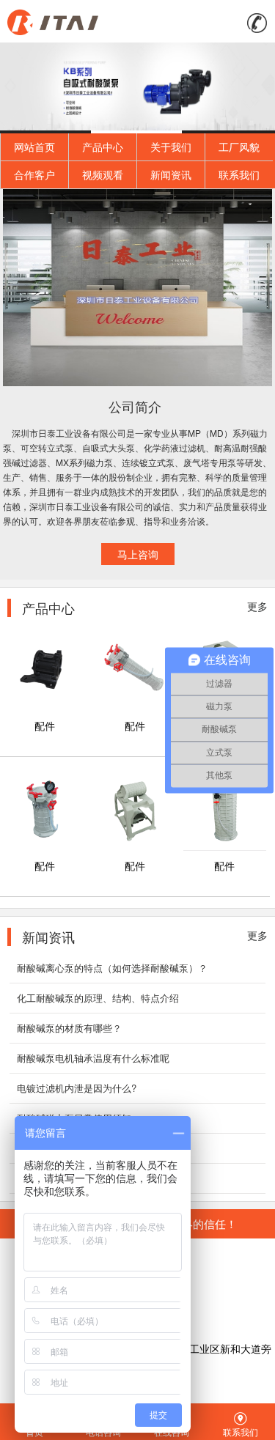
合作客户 (34, 174)
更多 (257, 606)
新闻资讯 (170, 174)
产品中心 (102, 146)
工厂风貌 (239, 146)
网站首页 (34, 146)
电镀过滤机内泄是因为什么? (76, 1088)
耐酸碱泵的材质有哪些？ (69, 1028)
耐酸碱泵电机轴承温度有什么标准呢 (93, 1058)
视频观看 (102, 174)
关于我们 (170, 146)
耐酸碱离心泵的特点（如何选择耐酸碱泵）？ (112, 968)
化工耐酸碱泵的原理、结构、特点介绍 (98, 998)
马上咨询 (137, 554)
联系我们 (239, 174)
